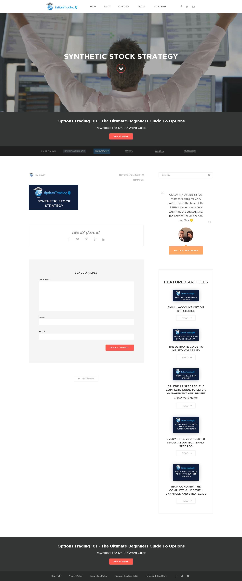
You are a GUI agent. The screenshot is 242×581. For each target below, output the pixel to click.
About (142, 6)
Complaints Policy (98, 576)
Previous (87, 378)
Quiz (107, 6)
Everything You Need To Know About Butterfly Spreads (186, 442)
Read (185, 318)
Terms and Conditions (156, 576)
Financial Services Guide (126, 576)
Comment (45, 279)
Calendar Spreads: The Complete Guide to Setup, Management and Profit (186, 390)
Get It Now (121, 136)
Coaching (160, 6)
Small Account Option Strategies (186, 309)
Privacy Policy (75, 576)
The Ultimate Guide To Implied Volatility (186, 348)
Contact (123, 6)
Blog (93, 6)
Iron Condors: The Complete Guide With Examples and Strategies (186, 490)
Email (42, 331)
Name (42, 317)
